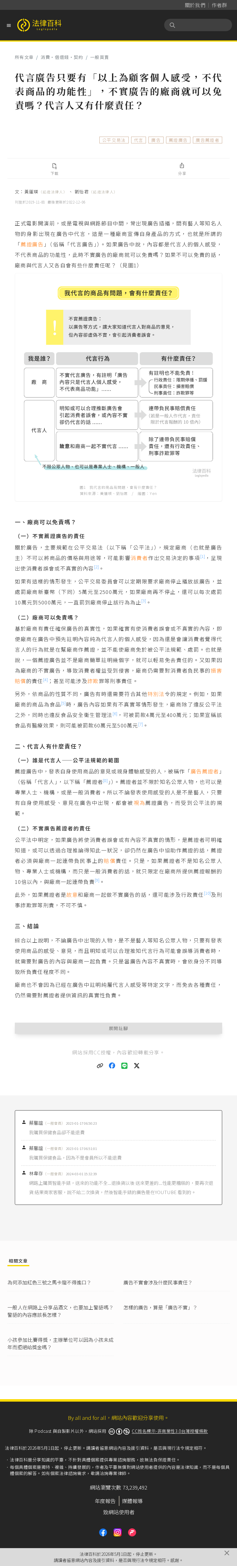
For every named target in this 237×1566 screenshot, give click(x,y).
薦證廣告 (178, 140)
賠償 (109, 860)
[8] (105, 780)
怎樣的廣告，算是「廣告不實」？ (160, 1307)
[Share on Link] (100, 1066)
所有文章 (24, 57)
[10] (207, 893)
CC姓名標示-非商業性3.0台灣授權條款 (170, 1431)
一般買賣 (99, 57)
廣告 (156, 140)
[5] (63, 703)
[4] (45, 679)
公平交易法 (114, 140)
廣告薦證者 (207, 140)
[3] (143, 601)
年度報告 (105, 1501)
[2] (96, 567)
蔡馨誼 (47, 1122)
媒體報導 (132, 1501)
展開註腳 (118, 1028)
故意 (72, 894)
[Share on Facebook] (112, 1066)
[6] (115, 713)
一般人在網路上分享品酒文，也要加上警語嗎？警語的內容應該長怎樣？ (60, 1311)
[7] (140, 724)
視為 (139, 802)
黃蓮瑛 (45, 191)
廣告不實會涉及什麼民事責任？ (158, 1282)
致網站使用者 (119, 1512)
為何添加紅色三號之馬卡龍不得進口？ (49, 1282)
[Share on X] (137, 1066)
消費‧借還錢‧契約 (62, 57)
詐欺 (93, 681)
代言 (138, 140)
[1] (202, 556)
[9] (97, 880)
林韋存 (47, 1173)
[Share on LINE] (125, 1066)
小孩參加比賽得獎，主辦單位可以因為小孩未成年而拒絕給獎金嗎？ (60, 1343)
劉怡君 (96, 191)
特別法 (156, 694)
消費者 (139, 558)
